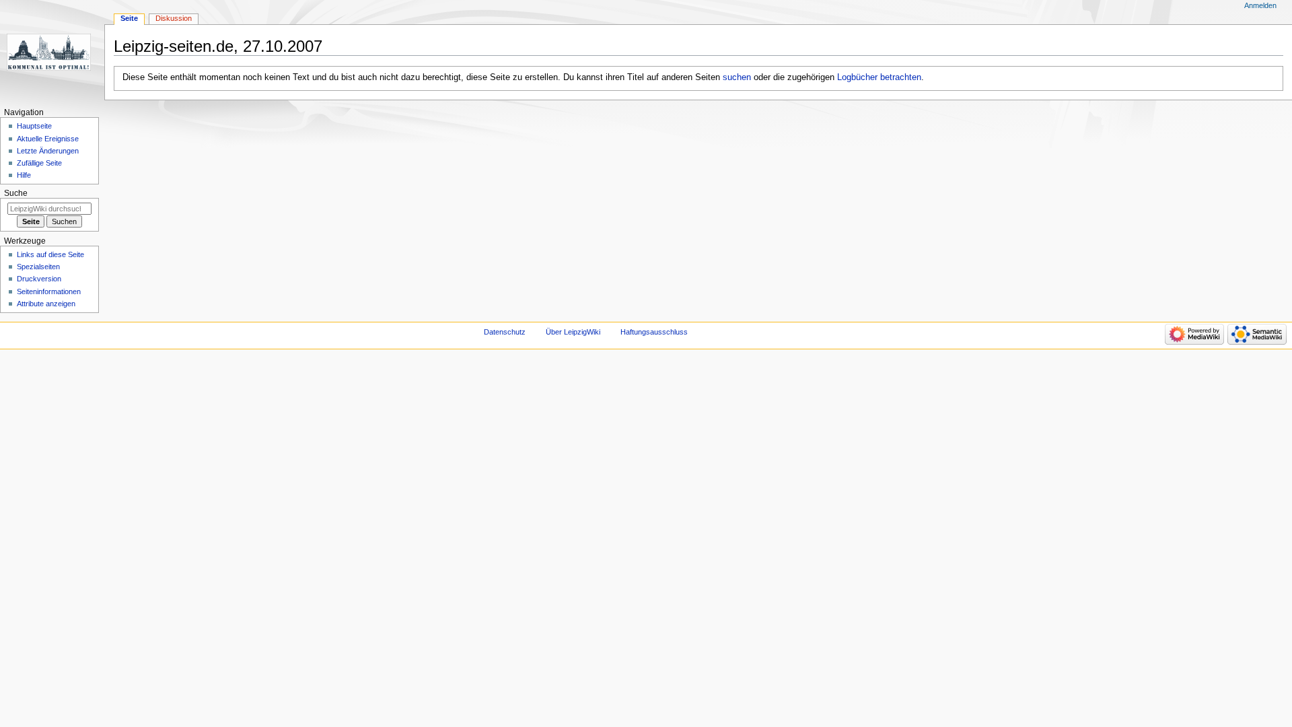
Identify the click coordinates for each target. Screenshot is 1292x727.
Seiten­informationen (49, 291)
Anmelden (1260, 5)
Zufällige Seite (39, 163)
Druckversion (39, 279)
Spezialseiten (38, 267)
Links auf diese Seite (50, 254)
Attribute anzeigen (46, 304)
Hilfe (24, 175)
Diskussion (173, 18)
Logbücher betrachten (879, 77)
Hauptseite (34, 126)
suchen (737, 77)
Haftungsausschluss (654, 332)
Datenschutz (505, 332)
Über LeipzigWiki (573, 332)
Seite (129, 18)
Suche (16, 193)
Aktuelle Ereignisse (48, 139)
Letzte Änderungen (48, 151)
